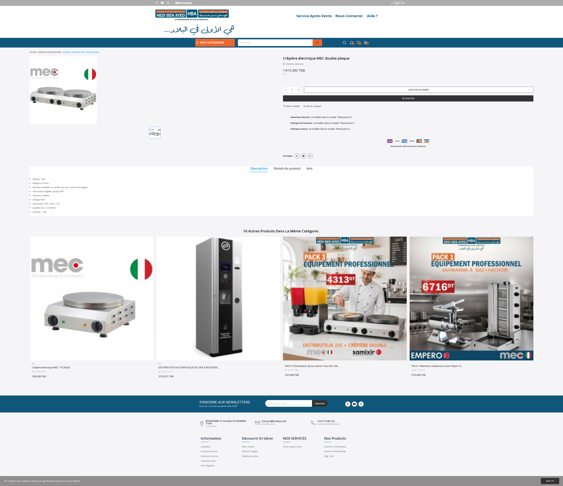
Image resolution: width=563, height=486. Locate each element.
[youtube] (162, 2)
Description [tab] (259, 168)
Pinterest (310, 155)
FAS (159, 364)
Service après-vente (292, 446)
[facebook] (156, 2)
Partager (297, 155)
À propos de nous (209, 451)
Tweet (303, 155)
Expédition (206, 446)
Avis (309, 168)
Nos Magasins (207, 465)
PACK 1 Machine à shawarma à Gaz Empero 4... (437, 366)
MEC (33, 364)
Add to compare (313, 106)
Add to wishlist (293, 106)
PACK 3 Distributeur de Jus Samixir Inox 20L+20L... (312, 366)
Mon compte (248, 446)
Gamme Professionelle (335, 451)
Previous (25, 309)
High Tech (329, 456)
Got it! (550, 481)
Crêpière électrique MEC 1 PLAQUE (51, 367)
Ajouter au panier (419, 89)
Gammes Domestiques (335, 446)
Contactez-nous (208, 460)
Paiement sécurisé (209, 456)
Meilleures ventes (250, 456)
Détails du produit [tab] (287, 168)
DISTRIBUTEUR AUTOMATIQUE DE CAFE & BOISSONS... (188, 367)
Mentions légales (250, 451)
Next (538, 309)
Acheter (409, 98)
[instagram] (168, 2)
